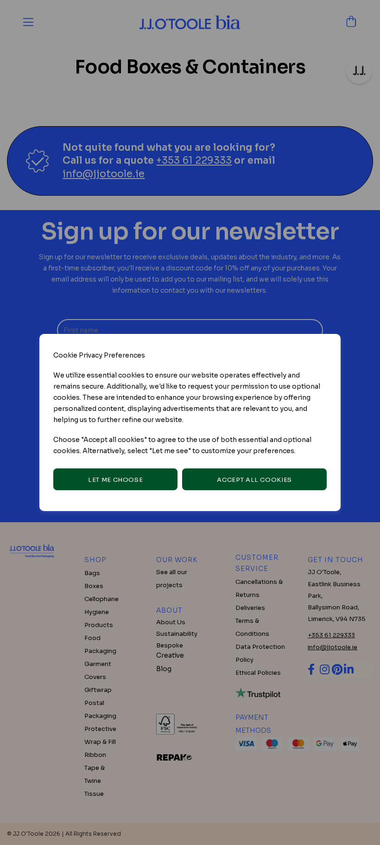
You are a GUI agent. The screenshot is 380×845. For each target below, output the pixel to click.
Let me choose (115, 480)
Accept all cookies (254, 480)
